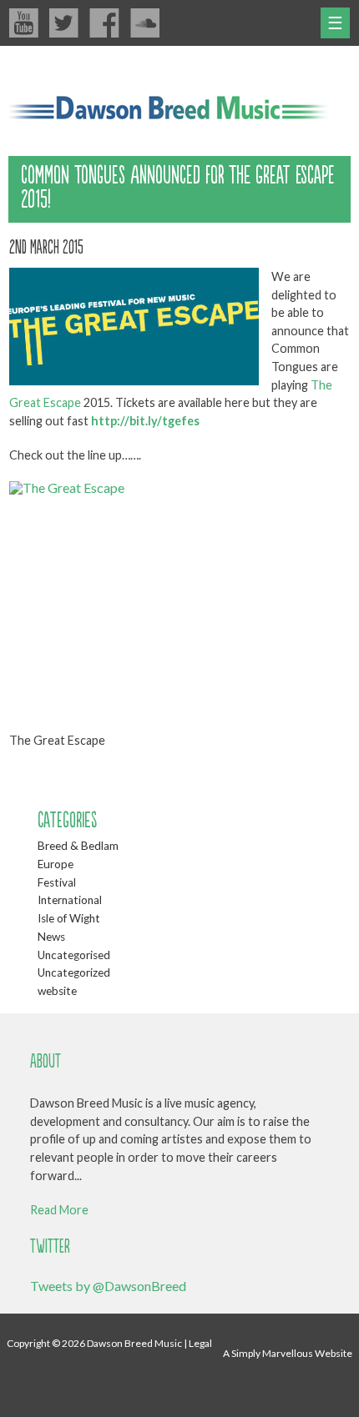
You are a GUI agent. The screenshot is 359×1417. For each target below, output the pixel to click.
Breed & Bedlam (78, 845)
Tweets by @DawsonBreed (108, 1286)
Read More (59, 1210)
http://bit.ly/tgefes (145, 421)
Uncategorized (74, 972)
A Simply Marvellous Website (287, 1353)
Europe (55, 864)
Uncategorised (74, 955)
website (57, 990)
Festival (57, 882)
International (70, 900)
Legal (200, 1343)
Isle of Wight (69, 918)
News (51, 936)
